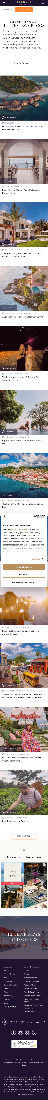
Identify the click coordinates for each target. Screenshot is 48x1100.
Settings (36, 559)
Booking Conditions (11, 985)
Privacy (6, 992)
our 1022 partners (18, 529)
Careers (26, 970)
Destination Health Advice (33, 1005)
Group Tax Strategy (31, 988)
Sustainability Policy (31, 981)
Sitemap (27, 974)
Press (5, 978)
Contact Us (8, 967)
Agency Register (10, 974)
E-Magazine (8, 981)
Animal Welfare (30, 985)
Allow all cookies (24, 567)
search (43, 3)
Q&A (6, 1003)
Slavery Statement (30, 978)
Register (7, 970)
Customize (22, 574)
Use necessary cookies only (24, 582)
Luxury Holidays (10, 1006)
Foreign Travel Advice (32, 996)
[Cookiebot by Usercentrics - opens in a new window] (34, 516)
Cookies (6, 999)
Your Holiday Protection (33, 992)
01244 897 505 (24, 9)
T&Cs (6, 988)
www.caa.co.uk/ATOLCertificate (24, 1094)
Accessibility (8, 996)
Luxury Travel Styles (31, 967)
